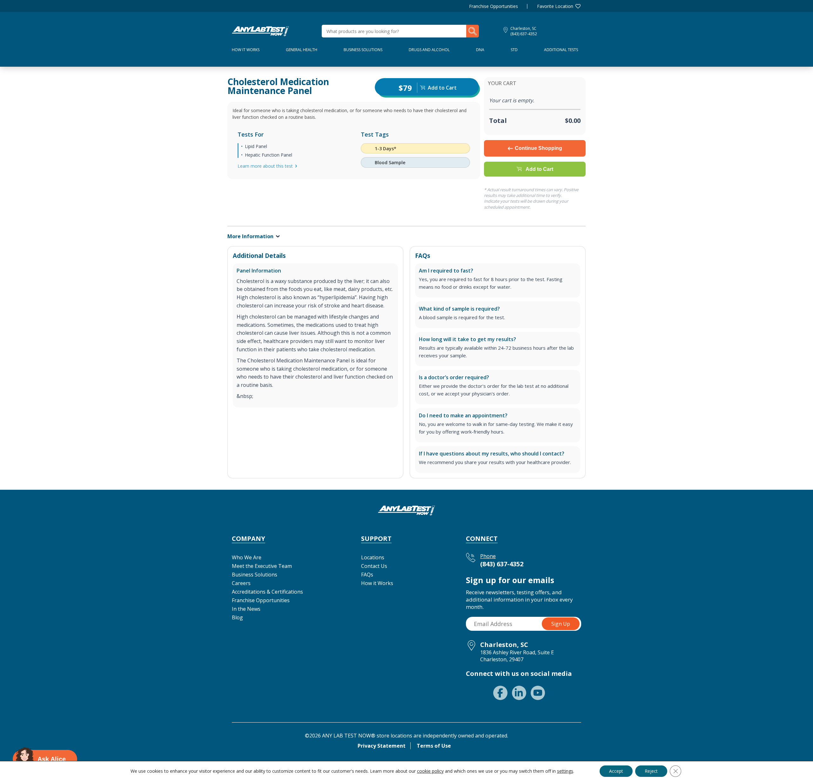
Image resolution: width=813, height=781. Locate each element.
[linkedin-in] (519, 693)
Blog (237, 617)
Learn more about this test (265, 166)
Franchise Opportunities (493, 6)
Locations (372, 557)
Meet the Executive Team (262, 565)
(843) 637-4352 (523, 34)
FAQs (367, 574)
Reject (651, 771)
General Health (301, 49)
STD (514, 49)
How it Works (377, 583)
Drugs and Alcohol (429, 49)
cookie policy (430, 771)
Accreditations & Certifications (267, 591)
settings (565, 771)
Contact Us (374, 565)
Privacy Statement (382, 745)
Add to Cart (539, 169)
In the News (246, 608)
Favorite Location (555, 6)
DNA (480, 49)
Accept (616, 771)
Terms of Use (434, 745)
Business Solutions (363, 49)
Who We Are (246, 557)
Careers (241, 583)
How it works (245, 49)
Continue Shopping (538, 148)
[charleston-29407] (260, 30)
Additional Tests (561, 49)
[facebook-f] (500, 693)
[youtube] (538, 693)
